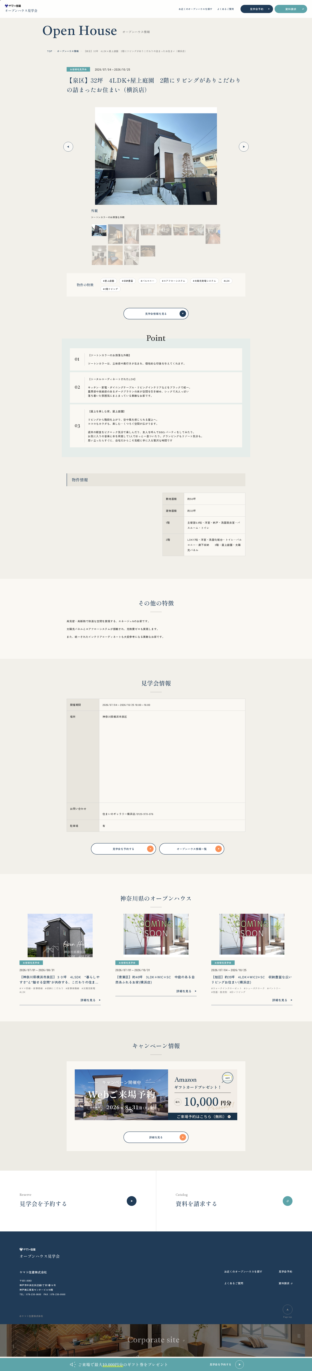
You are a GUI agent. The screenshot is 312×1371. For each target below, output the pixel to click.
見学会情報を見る (156, 314)
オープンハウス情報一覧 (192, 849)
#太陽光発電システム (204, 280)
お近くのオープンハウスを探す (195, 9)
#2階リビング (110, 289)
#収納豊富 (127, 280)
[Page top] (287, 1309)
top (49, 51)
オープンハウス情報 (68, 51)
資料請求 (290, 9)
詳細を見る (156, 1137)
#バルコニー (147, 280)
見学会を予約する (123, 849)
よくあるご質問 (225, 9)
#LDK (227, 280)
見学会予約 (257, 9)
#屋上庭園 (108, 280)
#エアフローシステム (173, 280)
